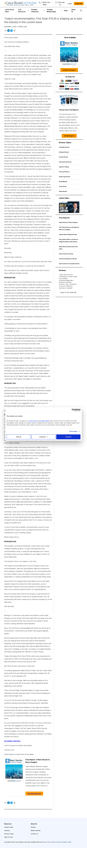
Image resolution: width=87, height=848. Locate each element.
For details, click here (12, 741)
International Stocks (65, 162)
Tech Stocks (63, 186)
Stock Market (63, 181)
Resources (7, 824)
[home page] (20, 3)
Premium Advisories (34, 10)
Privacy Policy (47, 842)
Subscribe (78, 3)
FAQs (66, 10)
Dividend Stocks (64, 152)
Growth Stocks (63, 157)
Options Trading (64, 167)
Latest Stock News (9, 10)
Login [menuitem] (70, 3)
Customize (42, 436)
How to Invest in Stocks (66, 254)
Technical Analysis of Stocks (68, 258)
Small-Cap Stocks (64, 176)
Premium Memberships (51, 10)
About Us (73, 10)
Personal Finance (64, 171)
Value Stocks (63, 191)
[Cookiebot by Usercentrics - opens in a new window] (73, 410)
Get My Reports (69, 136)
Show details (73, 431)
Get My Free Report (69, 70)
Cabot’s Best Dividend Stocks (68, 234)
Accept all (68, 436)
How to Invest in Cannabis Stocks (69, 263)
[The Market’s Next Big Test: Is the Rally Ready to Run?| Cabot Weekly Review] (69, 207)
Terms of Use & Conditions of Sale (61, 842)
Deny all (18, 436)
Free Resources (21, 10)
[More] (28, 10)
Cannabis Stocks (64, 147)
